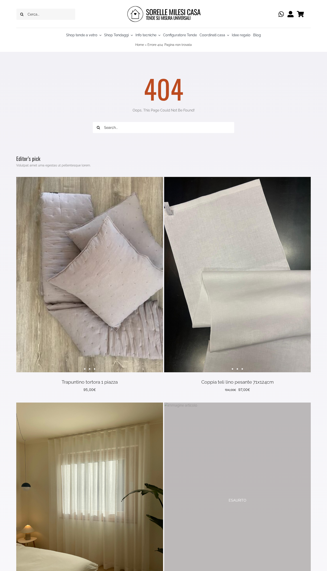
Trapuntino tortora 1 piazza (90, 382)
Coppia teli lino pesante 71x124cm (237, 382)
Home (139, 45)
